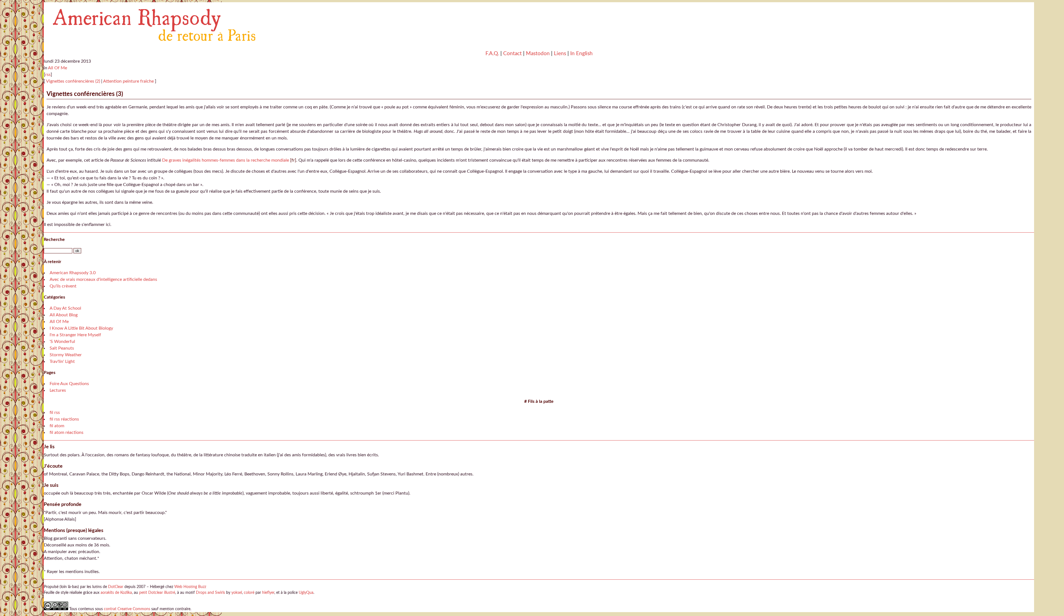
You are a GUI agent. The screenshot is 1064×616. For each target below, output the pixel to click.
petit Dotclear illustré (157, 592)
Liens (560, 53)
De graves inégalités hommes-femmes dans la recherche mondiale (225, 160)
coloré (249, 592)
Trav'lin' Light (62, 361)
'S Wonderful (62, 341)
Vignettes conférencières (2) (72, 81)
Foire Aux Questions (69, 383)
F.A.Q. (492, 53)
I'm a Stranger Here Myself (75, 335)
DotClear (115, 587)
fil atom (57, 426)
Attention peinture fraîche (129, 81)
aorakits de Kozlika (116, 592)
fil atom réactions (66, 432)
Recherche (54, 239)
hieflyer (268, 592)
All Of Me (57, 68)
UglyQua (306, 592)
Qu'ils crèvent (63, 286)
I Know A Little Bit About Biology (81, 328)
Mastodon (538, 53)
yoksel (236, 592)
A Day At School (65, 308)
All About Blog (64, 315)
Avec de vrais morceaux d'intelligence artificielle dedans (103, 279)
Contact (512, 53)
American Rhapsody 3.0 (73, 273)
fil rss (55, 412)
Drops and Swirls (210, 592)
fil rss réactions (64, 419)
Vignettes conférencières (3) (85, 94)
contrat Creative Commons (127, 609)
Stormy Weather (66, 355)
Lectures (58, 390)
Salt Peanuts (62, 348)
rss (48, 74)
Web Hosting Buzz (190, 587)
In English (581, 53)
